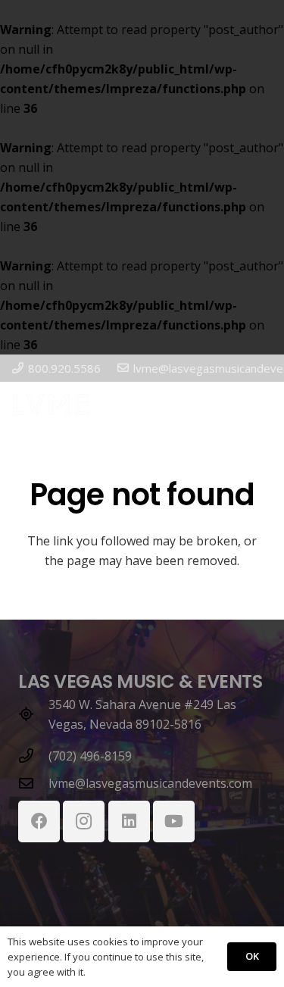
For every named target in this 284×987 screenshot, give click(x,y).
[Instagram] (84, 821)
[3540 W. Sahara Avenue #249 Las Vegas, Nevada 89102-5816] (33, 714)
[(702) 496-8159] (33, 755)
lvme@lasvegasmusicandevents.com (150, 783)
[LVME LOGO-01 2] (50, 404)
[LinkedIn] (129, 821)
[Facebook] (39, 821)
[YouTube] (174, 821)
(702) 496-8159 (90, 756)
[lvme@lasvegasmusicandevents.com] (33, 783)
